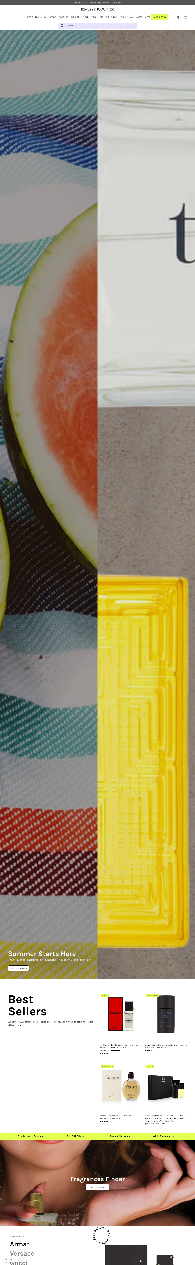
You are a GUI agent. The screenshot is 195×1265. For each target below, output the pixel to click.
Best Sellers (11, 1005)
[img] (104, 1053)
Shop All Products (18, 968)
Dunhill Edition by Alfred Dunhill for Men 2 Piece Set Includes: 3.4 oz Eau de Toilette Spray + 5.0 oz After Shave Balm (165, 1118)
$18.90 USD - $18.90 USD (155, 1048)
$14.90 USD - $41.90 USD (111, 1118)
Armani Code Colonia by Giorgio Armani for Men (166, 1045)
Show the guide (97, 1187)
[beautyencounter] (97, 9)
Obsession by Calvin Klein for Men (115, 1116)
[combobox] (97, 26)
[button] (50, 17)
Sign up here (116, 2)
